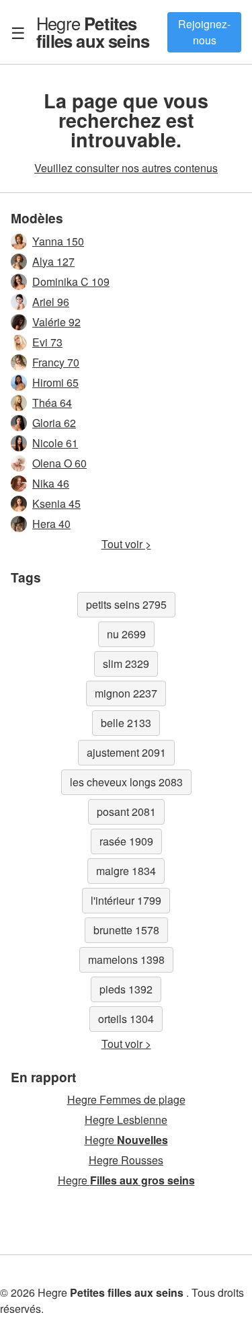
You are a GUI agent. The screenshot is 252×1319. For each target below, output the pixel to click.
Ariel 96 (50, 301)
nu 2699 (126, 634)
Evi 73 (47, 342)
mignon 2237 (126, 693)
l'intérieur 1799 (126, 900)
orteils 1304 (126, 1018)
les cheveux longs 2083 (126, 782)
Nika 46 (50, 483)
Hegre (92, 31)
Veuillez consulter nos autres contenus (126, 168)
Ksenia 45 (56, 503)
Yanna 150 (58, 241)
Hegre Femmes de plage (126, 1099)
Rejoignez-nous (204, 32)
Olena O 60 (59, 463)
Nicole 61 (55, 443)
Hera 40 (51, 523)
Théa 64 (52, 402)
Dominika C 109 (71, 281)
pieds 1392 (126, 989)
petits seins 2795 (126, 604)
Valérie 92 (56, 322)
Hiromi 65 (55, 382)
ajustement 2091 (126, 752)
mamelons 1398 (126, 959)
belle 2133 (126, 722)
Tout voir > (126, 544)
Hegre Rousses (126, 1160)
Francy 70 (55, 362)
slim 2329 (126, 663)
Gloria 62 (54, 422)
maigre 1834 (126, 870)
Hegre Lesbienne (126, 1119)
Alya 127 (53, 261)
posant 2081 (126, 811)
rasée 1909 (126, 841)
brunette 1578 (126, 930)
